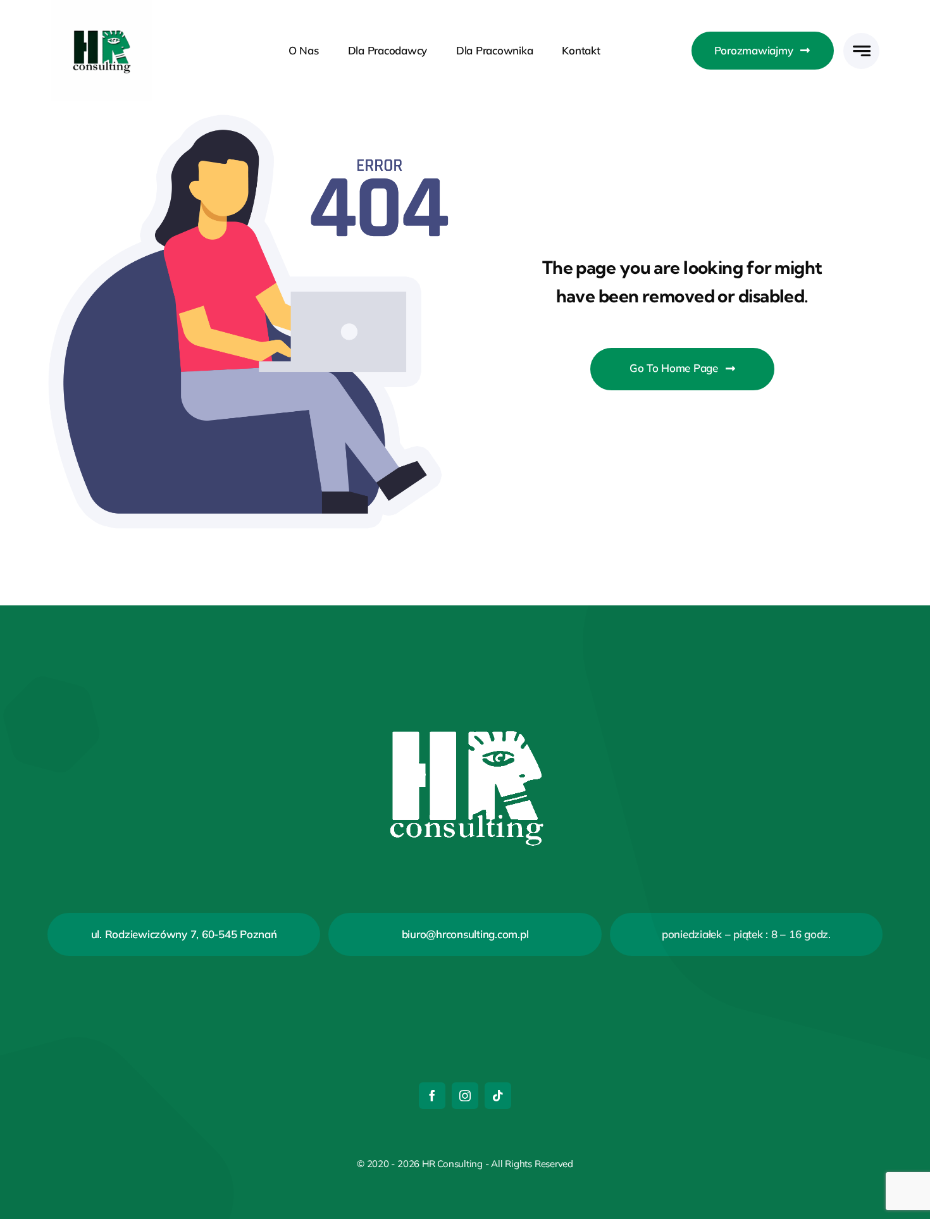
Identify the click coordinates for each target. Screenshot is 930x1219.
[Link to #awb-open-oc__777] (861, 51)
